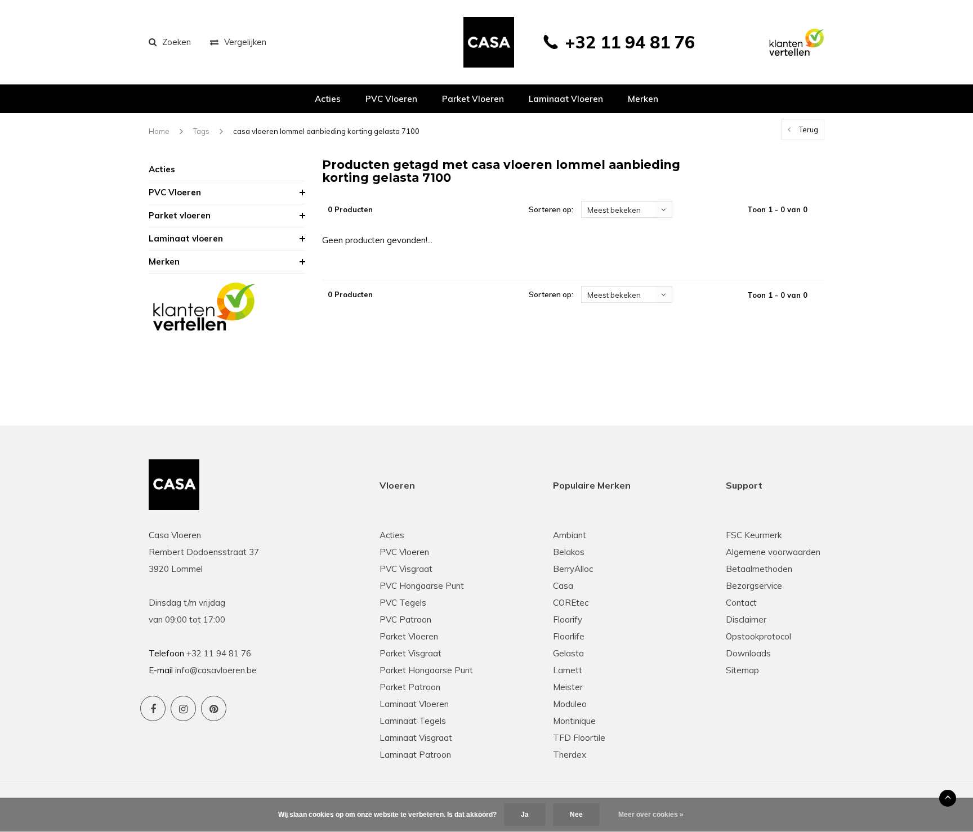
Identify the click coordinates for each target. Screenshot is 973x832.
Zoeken (176, 42)
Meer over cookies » (651, 814)
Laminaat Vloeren (414, 704)
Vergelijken (245, 42)
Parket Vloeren (409, 636)
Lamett (567, 670)
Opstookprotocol (758, 636)
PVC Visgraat (406, 568)
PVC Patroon (405, 619)
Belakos (568, 552)
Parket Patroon (410, 687)
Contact (741, 602)
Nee (576, 814)
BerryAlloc (573, 568)
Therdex (569, 754)
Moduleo (570, 704)
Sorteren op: (551, 209)
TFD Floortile (579, 737)
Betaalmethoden (759, 568)
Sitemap (742, 670)
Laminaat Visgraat (416, 737)
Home (159, 131)
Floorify (567, 619)
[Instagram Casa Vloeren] (183, 708)
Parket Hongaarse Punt (426, 670)
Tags (201, 131)
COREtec (570, 602)
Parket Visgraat (410, 653)
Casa (563, 585)
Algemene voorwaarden (773, 552)
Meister (568, 687)
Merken (643, 98)
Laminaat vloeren (566, 98)
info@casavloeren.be (216, 670)
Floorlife (568, 636)
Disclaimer (746, 619)
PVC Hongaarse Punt (422, 585)
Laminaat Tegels (413, 720)
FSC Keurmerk (754, 535)
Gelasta (568, 653)
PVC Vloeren (391, 98)
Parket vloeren (473, 98)
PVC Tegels (403, 602)
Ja (525, 814)
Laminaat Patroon (415, 754)
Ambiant (569, 535)
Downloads (748, 653)
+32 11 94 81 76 (630, 42)
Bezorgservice (754, 585)
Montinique (574, 720)
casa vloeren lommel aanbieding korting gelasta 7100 (326, 131)
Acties (328, 98)
